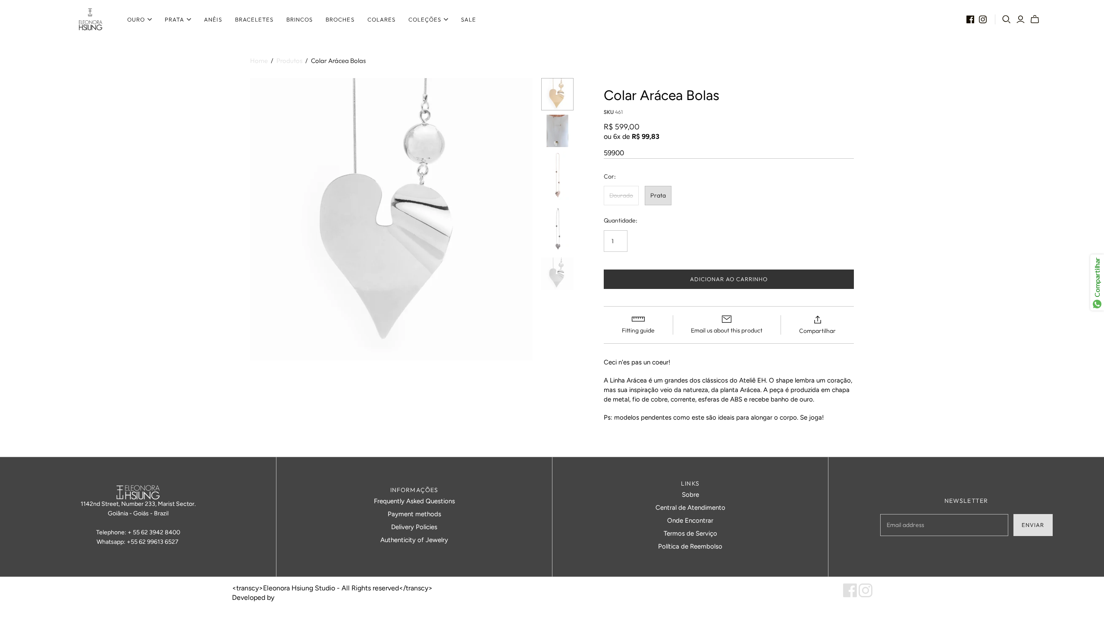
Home (259, 60)
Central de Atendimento (690, 507)
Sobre (690, 495)
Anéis (213, 19)
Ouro (136, 19)
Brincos (299, 19)
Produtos (289, 60)
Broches (340, 19)
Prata (174, 19)
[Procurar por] (1006, 19)
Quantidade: (620, 220)
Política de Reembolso (690, 546)
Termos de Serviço (690, 533)
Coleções (424, 19)
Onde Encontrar (690, 520)
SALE (468, 19)
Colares (381, 19)
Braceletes (254, 19)
